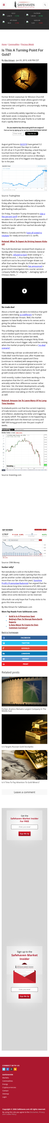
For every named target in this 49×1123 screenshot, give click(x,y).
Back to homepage (10, 632)
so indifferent (26, 314)
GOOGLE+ (25, 648)
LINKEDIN (25, 653)
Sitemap (5, 1094)
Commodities (7, 1081)
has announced (35, 266)
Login (4, 1097)
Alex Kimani (9, 60)
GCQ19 (23, 144)
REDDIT (25, 659)
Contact (5, 1090)
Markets (5, 1078)
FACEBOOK (25, 638)
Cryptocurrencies (9, 1087)
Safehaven (7, 1074)
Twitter (25, 643)
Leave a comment (24, 792)
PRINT (25, 664)
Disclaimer (34, 1112)
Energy (5, 1084)
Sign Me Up (24, 834)
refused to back (20, 254)
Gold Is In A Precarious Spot (22, 616)
